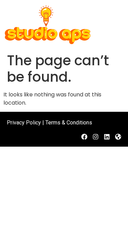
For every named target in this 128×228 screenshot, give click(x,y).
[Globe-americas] (118, 137)
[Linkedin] (107, 137)
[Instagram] (96, 137)
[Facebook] (84, 137)
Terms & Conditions (68, 122)
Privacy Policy (24, 122)
